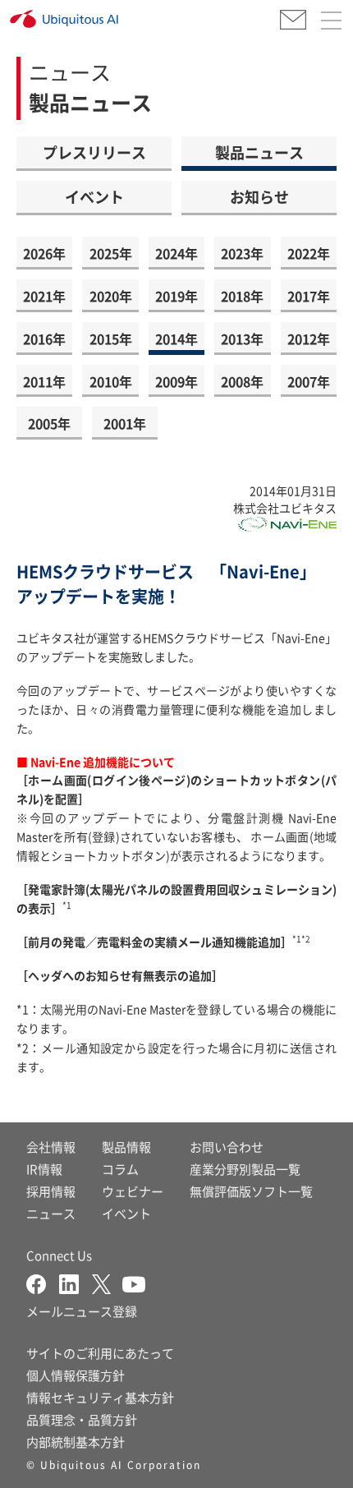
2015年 (110, 338)
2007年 (308, 381)
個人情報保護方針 (75, 1375)
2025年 (110, 253)
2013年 (242, 338)
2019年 (176, 296)
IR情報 (44, 1168)
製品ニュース (259, 152)
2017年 (308, 296)
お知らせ (259, 196)
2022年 (308, 253)
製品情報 (126, 1146)
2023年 (242, 253)
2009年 (176, 381)
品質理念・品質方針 (81, 1419)
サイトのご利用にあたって (100, 1352)
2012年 (308, 338)
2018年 (242, 296)
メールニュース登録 (81, 1311)
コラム (120, 1168)
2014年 (176, 338)
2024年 (176, 253)
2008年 (242, 381)
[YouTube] (133, 1282)
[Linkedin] (75, 1282)
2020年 (110, 296)
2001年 (124, 423)
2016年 (44, 338)
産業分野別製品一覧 (245, 1168)
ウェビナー (132, 1191)
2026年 (44, 253)
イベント (94, 196)
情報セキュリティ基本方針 (100, 1397)
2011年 (44, 381)
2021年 (44, 296)
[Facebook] (42, 1282)
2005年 (49, 423)
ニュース (51, 1213)
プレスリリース (94, 152)
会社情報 (51, 1146)
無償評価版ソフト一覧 (251, 1191)
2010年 (110, 381)
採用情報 (51, 1191)
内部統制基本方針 (75, 1441)
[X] (107, 1282)
